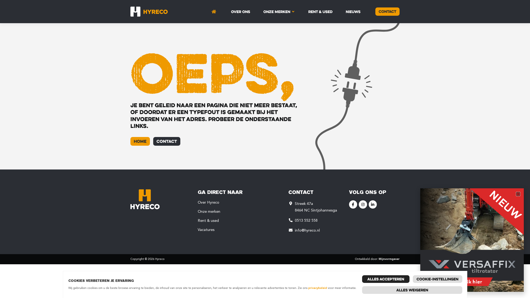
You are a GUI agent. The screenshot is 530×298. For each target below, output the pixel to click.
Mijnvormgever (389, 259)
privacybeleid (317, 288)
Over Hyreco (208, 202)
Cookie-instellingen (437, 278)
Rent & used (208, 220)
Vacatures (206, 229)
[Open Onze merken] (293, 11)
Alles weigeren (412, 289)
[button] (518, 194)
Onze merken (209, 211)
